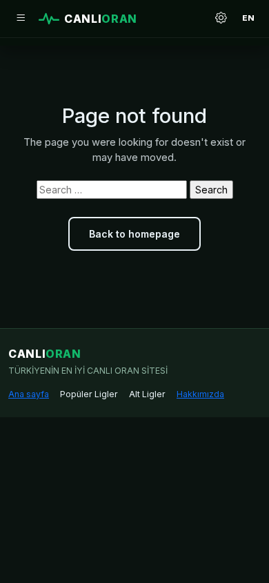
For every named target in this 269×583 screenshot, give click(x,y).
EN (248, 18)
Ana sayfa (28, 394)
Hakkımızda (200, 394)
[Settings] (220, 18)
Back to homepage (134, 234)
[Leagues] (20, 18)
